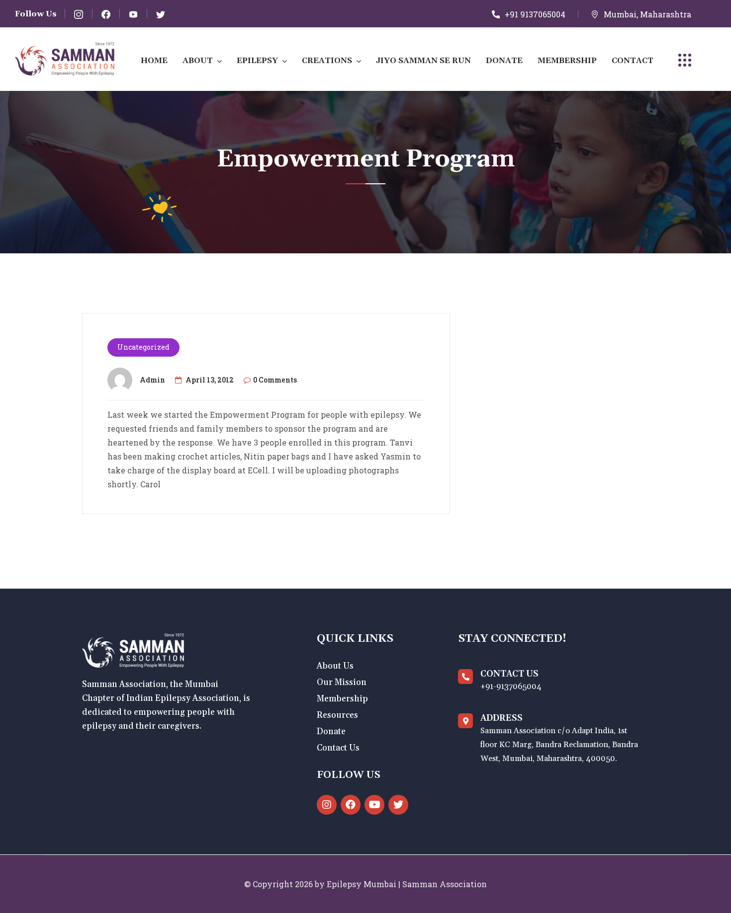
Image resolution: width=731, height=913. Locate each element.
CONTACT (632, 61)
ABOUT (198, 61)
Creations (327, 61)
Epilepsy (257, 61)
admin (152, 379)
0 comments (275, 379)
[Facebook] (351, 805)
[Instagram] (327, 805)
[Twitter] (398, 805)
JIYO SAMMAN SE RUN (423, 61)
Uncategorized (143, 347)
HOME (154, 61)
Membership (567, 61)
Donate (504, 61)
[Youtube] (374, 805)
